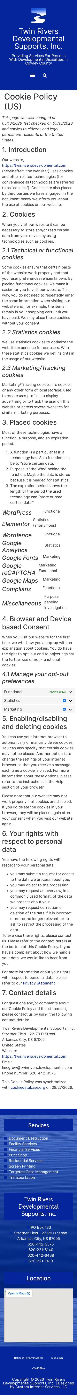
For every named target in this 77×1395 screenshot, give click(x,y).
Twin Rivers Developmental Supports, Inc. (34, 1381)
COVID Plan (38, 1368)
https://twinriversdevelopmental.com (34, 165)
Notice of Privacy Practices (28, 1357)
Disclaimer (57, 1357)
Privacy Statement (39, 983)
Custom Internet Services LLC (41, 1387)
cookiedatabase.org (28, 1087)
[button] (33, 75)
